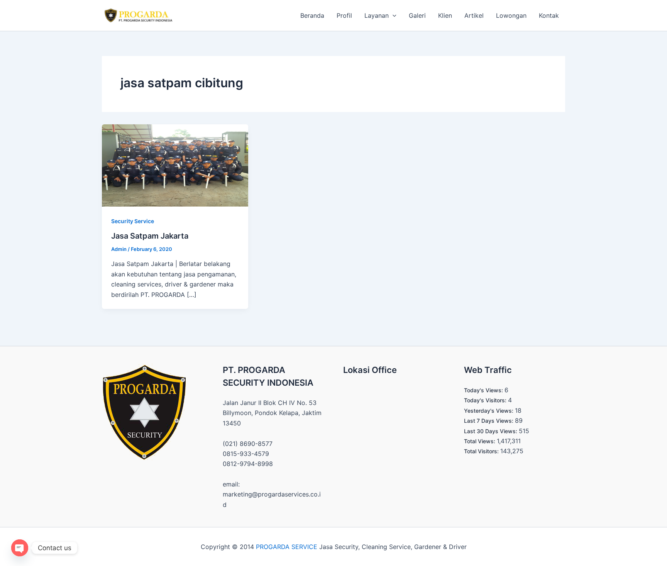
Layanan (376, 15)
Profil (344, 15)
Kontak (549, 15)
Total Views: (480, 441)
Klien (445, 15)
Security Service (132, 221)
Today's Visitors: (486, 400)
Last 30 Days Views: (491, 431)
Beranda (312, 15)
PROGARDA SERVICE (286, 547)
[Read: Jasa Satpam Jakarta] (175, 165)
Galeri (417, 15)
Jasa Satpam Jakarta (149, 236)
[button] (392, 15)
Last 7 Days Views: (489, 420)
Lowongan (511, 15)
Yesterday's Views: (489, 410)
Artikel (474, 15)
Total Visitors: (482, 451)
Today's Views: (484, 390)
